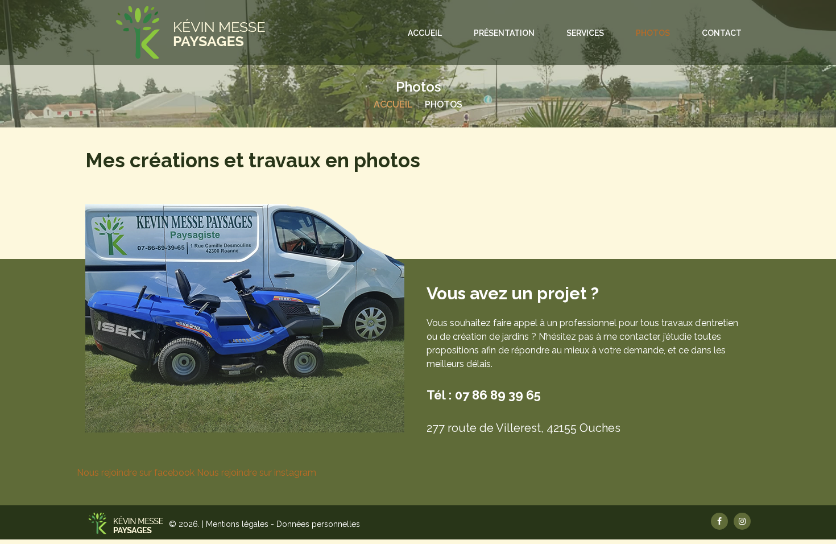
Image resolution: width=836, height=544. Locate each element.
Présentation (504, 33)
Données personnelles (318, 524)
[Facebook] (719, 521)
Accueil (425, 33)
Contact (722, 33)
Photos (653, 33)
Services (585, 33)
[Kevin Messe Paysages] (190, 32)
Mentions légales (238, 524)
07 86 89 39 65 (498, 395)
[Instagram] (742, 521)
